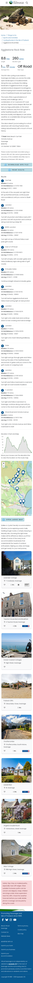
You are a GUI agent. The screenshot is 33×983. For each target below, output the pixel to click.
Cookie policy (22, 930)
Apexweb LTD (13, 964)
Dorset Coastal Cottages (13, 660)
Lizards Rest (8, 785)
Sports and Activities (10, 38)
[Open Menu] (7, 3)
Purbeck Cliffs (8, 701)
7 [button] (18, 470)
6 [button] (17, 474)
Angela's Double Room (12, 826)
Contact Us (4, 932)
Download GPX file (18, 165)
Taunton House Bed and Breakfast (16, 619)
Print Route (18, 170)
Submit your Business (8, 949)
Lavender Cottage (10, 578)
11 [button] (18, 479)
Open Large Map (14, 519)
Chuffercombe (9, 741)
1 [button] (20, 501)
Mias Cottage (8, 866)
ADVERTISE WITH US (7, 941)
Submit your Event (7, 946)
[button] (3, 463)
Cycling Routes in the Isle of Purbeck (16, 40)
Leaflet (29, 515)
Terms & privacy (23, 926)
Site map (20, 934)
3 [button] (9, 481)
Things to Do (11, 35)
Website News (5, 936)
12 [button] (23, 501)
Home (3, 35)
